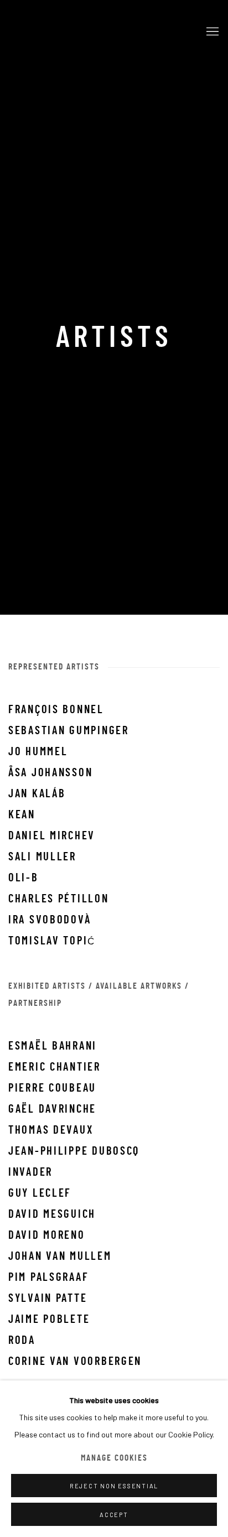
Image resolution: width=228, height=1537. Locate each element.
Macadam (100, 32)
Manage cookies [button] (114, 1458)
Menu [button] (211, 32)
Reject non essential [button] (114, 1485)
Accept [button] (114, 1514)
